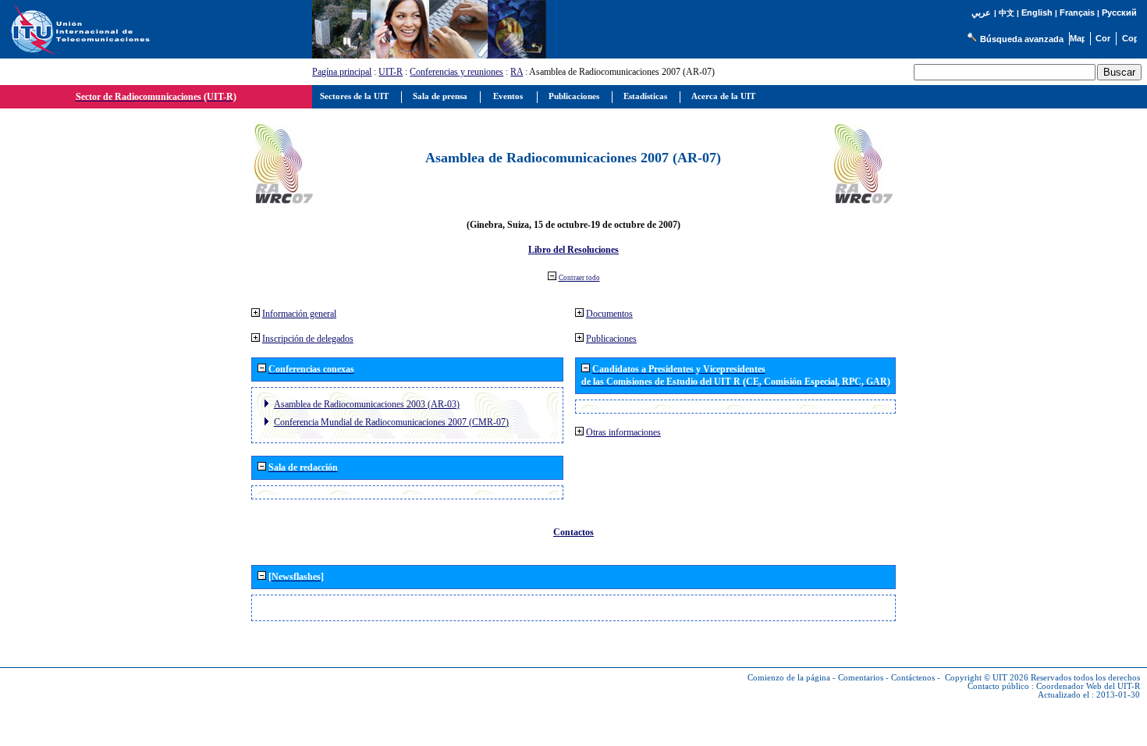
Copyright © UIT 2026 (986, 677)
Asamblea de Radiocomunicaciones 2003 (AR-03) (367, 404)
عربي (981, 13)
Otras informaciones (623, 432)
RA (516, 71)
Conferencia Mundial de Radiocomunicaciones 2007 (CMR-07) (391, 422)
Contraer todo (579, 278)
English (1037, 12)
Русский (1119, 12)
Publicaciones (611, 338)
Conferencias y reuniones (456, 71)
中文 (1006, 13)
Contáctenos (913, 677)
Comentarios (860, 677)
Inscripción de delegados (307, 338)
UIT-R (390, 71)
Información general (299, 313)
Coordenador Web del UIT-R (1088, 686)
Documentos (609, 313)
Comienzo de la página (789, 677)
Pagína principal (341, 71)
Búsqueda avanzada (1022, 39)
